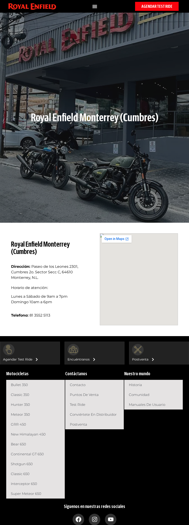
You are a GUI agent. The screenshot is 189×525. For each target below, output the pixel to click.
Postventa (78, 424)
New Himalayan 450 (28, 434)
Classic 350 (20, 394)
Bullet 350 (19, 385)
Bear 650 (18, 444)
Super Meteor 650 (26, 493)
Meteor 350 (20, 414)
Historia (135, 385)
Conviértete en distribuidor (93, 414)
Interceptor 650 (24, 484)
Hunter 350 (20, 404)
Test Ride (77, 404)
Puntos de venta (84, 394)
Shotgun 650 (22, 464)
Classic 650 (20, 474)
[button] (95, 6)
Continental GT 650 (27, 454)
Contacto (78, 385)
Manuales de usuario (147, 404)
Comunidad (139, 394)
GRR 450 (18, 424)
